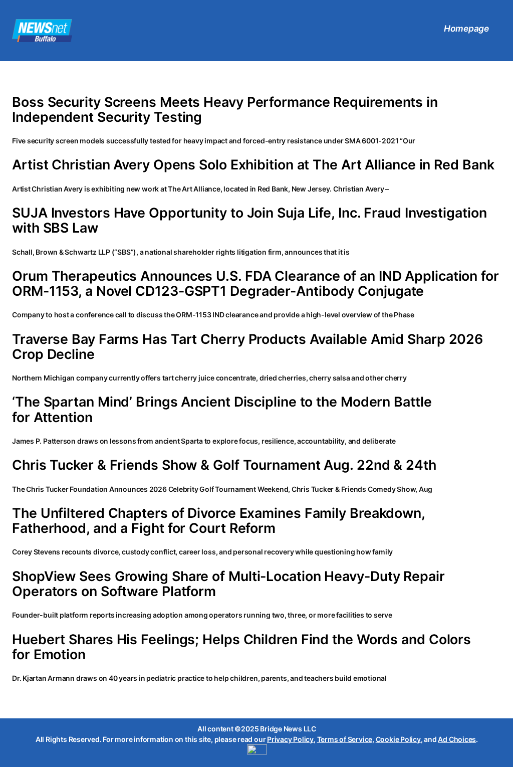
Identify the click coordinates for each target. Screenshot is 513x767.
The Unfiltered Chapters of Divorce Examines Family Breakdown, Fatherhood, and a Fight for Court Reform (218, 520)
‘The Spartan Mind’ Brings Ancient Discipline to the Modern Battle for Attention (222, 409)
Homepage (466, 28)
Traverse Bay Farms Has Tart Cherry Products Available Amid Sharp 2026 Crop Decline (247, 346)
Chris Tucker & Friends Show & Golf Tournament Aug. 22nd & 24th (224, 464)
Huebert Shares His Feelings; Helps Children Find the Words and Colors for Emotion (241, 647)
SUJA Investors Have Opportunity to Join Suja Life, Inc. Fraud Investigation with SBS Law (249, 220)
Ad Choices (457, 739)
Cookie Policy (398, 739)
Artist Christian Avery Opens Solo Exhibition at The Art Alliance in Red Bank (253, 164)
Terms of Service (344, 739)
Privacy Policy (290, 739)
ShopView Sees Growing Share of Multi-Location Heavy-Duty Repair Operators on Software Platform (228, 583)
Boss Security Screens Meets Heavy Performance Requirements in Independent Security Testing (225, 109)
